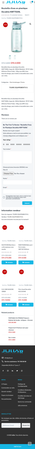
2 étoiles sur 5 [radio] (8, 144)
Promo (23, 82)
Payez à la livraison (7, 395)
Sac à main (11, 337)
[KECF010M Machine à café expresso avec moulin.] (9, 232)
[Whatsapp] (21, 370)
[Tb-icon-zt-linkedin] (12, 370)
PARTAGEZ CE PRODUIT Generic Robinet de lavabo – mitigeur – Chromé (20, 319)
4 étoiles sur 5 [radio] (19, 144)
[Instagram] (7, 370)
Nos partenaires (6, 399)
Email (5, 187)
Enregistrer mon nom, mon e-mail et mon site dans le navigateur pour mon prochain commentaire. (18, 197)
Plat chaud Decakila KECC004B (24, 290)
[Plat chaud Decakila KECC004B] (25, 276)
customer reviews (16, 15)
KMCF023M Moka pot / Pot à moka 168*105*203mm (25, 247)
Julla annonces (22, 405)
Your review (7, 149)
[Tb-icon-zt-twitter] (17, 370)
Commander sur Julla (7, 388)
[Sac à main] (4, 338)
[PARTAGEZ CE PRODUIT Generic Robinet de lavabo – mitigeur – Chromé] (4, 319)
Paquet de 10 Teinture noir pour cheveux (18, 329)
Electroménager (15, 82)
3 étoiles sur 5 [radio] (13, 144)
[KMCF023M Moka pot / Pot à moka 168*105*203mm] (25, 232)
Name (5, 178)
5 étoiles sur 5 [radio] (27, 144)
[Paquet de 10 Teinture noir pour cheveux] (4, 329)
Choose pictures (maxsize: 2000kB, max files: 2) (15, 168)
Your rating (7, 140)
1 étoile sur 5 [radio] (4, 144)
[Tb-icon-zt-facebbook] (3, 370)
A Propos (4, 384)
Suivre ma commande (24, 402)
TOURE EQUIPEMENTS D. (15, 18)
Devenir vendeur (6, 391)
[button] (30, 24)
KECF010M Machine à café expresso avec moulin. (8, 247)
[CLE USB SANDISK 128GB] (9, 276)
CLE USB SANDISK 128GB (8, 290)
